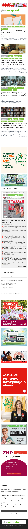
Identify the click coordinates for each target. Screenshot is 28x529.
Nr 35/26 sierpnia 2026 (8, 224)
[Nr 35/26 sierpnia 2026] (13, 205)
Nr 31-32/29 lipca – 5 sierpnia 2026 (9, 283)
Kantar (21, 87)
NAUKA (10, 119)
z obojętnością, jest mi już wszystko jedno (12, 506)
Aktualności (4, 26)
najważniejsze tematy (7, 89)
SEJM (10, 121)
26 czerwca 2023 (5, 34)
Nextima (14, 527)
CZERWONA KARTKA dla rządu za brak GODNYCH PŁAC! (13, 221)
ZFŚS (3, 28)
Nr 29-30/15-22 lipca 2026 (8, 287)
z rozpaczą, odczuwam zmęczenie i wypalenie (13, 504)
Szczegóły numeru (22, 266)
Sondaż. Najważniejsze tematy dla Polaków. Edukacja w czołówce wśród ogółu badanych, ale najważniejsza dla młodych (14, 94)
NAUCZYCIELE (13, 58)
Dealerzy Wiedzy (18, 56)
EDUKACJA (16, 87)
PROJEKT (21, 119)
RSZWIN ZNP (4, 121)
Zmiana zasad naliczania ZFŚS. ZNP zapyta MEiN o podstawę (13, 31)
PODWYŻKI (15, 119)
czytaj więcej (22, 40)
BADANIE (10, 87)
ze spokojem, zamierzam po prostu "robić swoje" (14, 498)
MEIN (10, 26)
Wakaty (19, 58)
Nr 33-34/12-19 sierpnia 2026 (8, 279)
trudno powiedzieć (6, 508)
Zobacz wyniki (14, 513)
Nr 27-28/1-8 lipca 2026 (7, 291)
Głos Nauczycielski (9, 525)
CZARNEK (10, 56)
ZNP (6, 28)
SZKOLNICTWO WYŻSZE (17, 121)
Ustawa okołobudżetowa (18, 26)
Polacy (15, 89)
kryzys (3, 58)
